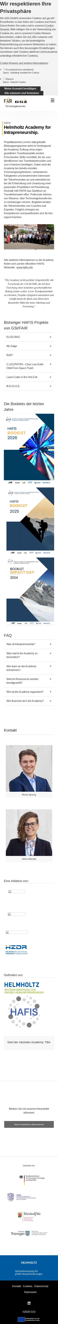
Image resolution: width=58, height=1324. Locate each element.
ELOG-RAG (13, 337)
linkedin (29, 1303)
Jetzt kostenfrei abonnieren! (29, 1124)
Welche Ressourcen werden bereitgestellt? (22, 681)
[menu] (52, 100)
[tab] (22, 249)
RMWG (29, 1216)
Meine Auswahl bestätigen (20, 88)
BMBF (32, 1180)
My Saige (11, 346)
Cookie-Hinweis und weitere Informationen (24, 63)
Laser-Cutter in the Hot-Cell (21, 377)
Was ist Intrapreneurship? (20, 644)
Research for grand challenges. (29, 1272)
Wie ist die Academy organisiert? (24, 691)
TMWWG (29, 1233)
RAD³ (9, 355)
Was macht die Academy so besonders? (22, 655)
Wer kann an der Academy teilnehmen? (21, 668)
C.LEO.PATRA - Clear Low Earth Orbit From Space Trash (24, 366)
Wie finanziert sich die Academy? (25, 701)
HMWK (29, 1197)
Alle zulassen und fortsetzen (21, 93)
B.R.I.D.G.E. (13, 386)
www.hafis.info (24, 267)
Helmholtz (29, 1262)
